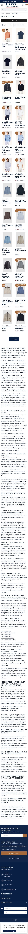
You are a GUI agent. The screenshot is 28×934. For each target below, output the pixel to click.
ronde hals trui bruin (7, 226)
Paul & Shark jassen (6, 634)
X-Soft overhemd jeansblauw (6, 201)
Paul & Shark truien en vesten (8, 633)
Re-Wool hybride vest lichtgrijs (19, 276)
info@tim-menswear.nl (10, 889)
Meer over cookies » (21, 931)
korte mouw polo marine (6, 72)
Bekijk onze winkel (14, 858)
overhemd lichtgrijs (18, 226)
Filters (13, 20)
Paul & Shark (15, 13)
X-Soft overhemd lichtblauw (6, 251)
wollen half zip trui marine (20, 327)
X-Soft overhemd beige (20, 250)
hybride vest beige (6, 327)
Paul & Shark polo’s (6, 631)
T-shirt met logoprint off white (20, 176)
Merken (8, 13)
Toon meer (14, 339)
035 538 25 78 (8, 880)
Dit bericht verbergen (9, 931)
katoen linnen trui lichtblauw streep (7, 150)
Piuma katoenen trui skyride (7, 175)
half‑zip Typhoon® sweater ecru (20, 124)
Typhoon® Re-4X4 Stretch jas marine (20, 201)
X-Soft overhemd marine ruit (6, 276)
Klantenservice (14, 853)
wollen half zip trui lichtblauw (20, 301)
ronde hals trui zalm (7, 45)
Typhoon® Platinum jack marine (20, 73)
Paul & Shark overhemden (7, 638)
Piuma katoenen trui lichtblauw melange (20, 150)
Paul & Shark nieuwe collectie (8, 639)
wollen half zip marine (20, 97)
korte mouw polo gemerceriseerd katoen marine (20, 47)
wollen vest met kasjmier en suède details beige (7, 302)
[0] (26, 5)
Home (2, 13)
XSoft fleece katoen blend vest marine (6, 98)
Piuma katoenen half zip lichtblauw (7, 124)
